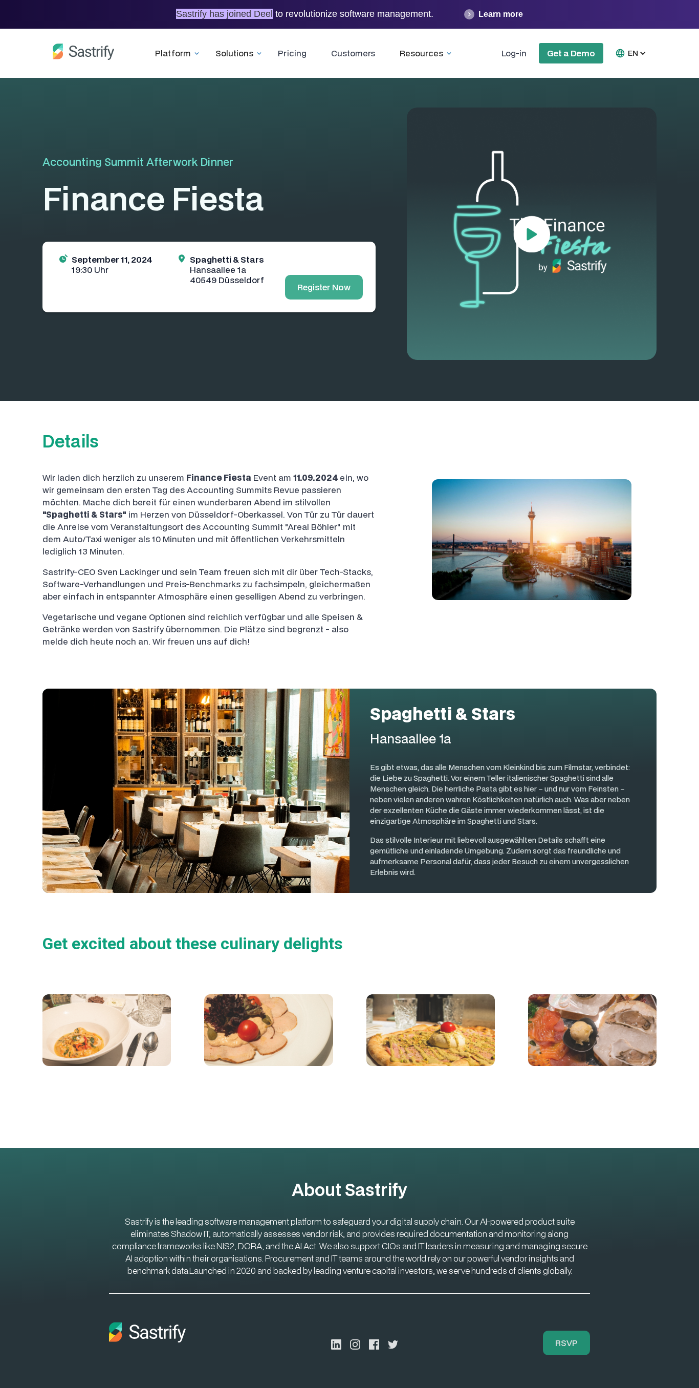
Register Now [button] (324, 287)
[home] (83, 53)
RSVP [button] (566, 1343)
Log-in (513, 53)
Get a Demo (571, 53)
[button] (179, 53)
